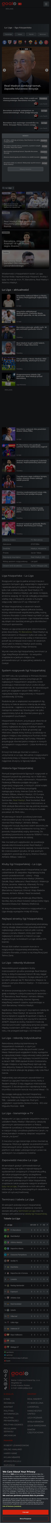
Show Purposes (25, 1519)
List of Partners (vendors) (12, 1506)
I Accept (25, 1512)
